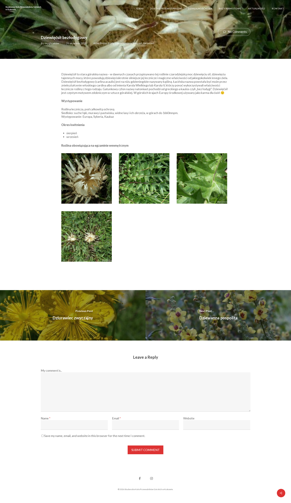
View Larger (87, 175)
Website (189, 418)
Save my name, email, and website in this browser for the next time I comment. (94, 436)
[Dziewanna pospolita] (218, 315)
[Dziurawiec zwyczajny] (73, 315)
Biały (111, 43)
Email (116, 418)
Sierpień (137, 43)
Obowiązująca (123, 43)
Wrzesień (148, 43)
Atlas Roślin (100, 43)
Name (45, 418)
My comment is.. (51, 370)
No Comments (237, 31)
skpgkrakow (51, 43)
